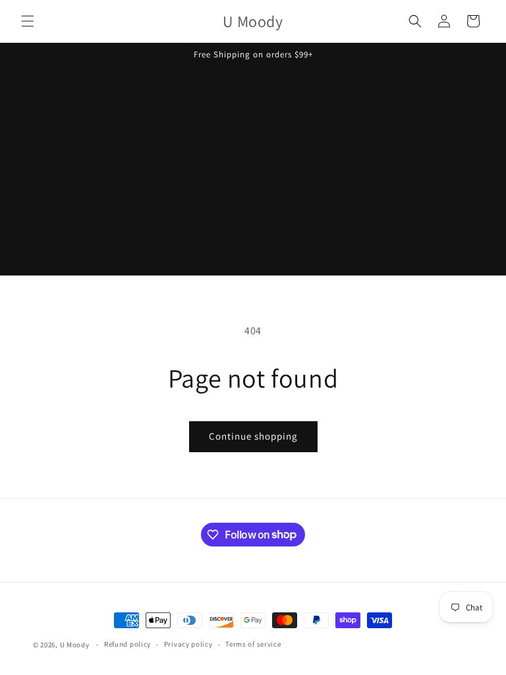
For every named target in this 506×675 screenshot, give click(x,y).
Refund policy (127, 644)
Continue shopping (253, 436)
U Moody (75, 644)
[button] (27, 21)
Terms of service (253, 644)
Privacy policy (188, 644)
